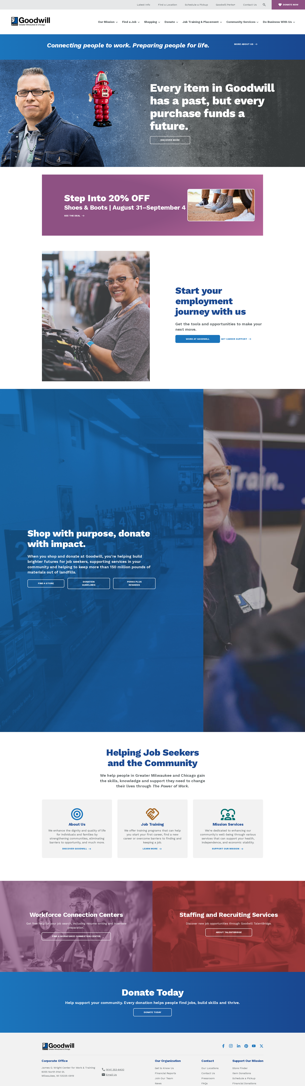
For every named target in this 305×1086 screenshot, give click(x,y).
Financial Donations (244, 1083)
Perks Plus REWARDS (137, 584)
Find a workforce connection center (76, 936)
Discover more (170, 140)
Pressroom (208, 1078)
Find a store (46, 583)
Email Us (111, 1074)
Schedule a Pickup (196, 4)
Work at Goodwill (198, 339)
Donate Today (152, 1012)
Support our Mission (225, 848)
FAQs (204, 1083)
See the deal (72, 215)
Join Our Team (164, 1078)
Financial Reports (165, 1073)
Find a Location (167, 4)
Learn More (150, 848)
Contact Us (250, 4)
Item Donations (241, 1073)
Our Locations (210, 1068)
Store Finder (240, 1068)
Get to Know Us (164, 1068)
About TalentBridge (233, 933)
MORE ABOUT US (243, 44)
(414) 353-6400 (115, 1069)
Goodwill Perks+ (225, 4)
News (158, 1083)
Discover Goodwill (74, 848)
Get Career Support (234, 339)
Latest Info (143, 4)
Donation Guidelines (88, 583)
